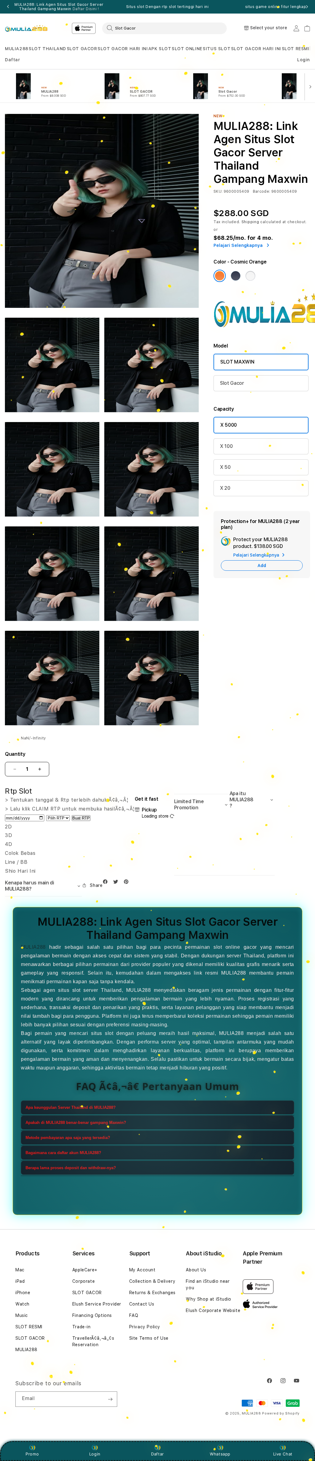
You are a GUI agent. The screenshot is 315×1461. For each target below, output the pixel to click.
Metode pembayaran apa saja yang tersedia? (68, 1137)
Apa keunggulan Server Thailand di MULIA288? (71, 1107)
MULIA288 (16, 48)
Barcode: (261, 191)
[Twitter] (117, 883)
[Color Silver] (250, 276)
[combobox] (164, 28)
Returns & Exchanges (152, 1292)
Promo (32, 1453)
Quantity (15, 754)
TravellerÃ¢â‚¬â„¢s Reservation (93, 1341)
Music (21, 1315)
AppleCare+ (85, 1269)
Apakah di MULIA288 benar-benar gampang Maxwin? (76, 1122)
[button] (16, 48)
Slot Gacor (232, 383)
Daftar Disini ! (86, 9)
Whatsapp (220, 1453)
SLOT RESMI (295, 48)
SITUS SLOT (216, 48)
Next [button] (307, 7)
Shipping (250, 222)
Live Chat (283, 1453)
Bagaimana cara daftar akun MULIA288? (63, 1152)
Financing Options (92, 1315)
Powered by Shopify (281, 1413)
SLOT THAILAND (47, 48)
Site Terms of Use (149, 1338)
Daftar (157, 1453)
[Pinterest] (127, 883)
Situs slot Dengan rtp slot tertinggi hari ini (167, 7)
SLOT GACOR (82, 48)
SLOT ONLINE (187, 48)
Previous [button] (8, 7)
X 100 (226, 446)
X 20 (225, 488)
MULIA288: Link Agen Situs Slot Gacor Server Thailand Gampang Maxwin (59, 6)
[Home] (26, 28)
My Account (142, 1269)
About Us (196, 1269)
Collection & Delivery (152, 1281)
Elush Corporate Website (213, 1310)
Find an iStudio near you (207, 1284)
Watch (22, 1304)
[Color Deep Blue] (236, 276)
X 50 (225, 467)
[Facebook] (106, 883)
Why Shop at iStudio (208, 1299)
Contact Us (141, 1304)
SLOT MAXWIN (237, 362)
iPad (20, 1281)
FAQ (133, 1315)
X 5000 (228, 425)
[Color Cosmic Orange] (219, 276)
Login (95, 1453)
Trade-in (81, 1326)
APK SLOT (159, 48)
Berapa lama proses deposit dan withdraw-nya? (71, 1167)
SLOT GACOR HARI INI (123, 48)
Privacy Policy (144, 1326)
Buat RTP (81, 818)
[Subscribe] (110, 1399)
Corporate (83, 1281)
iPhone (22, 1292)
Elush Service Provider (96, 1304)
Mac (20, 1269)
